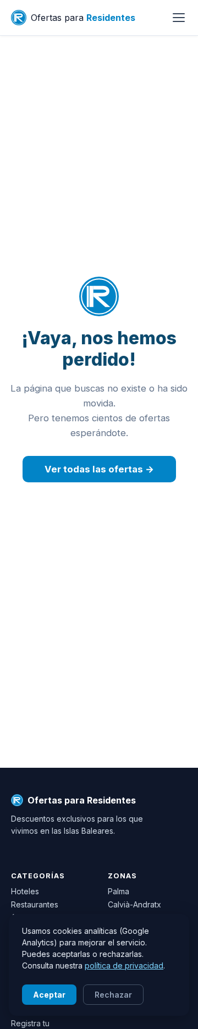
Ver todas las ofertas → (99, 469)
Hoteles (25, 891)
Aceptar (49, 994)
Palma (118, 891)
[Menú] (178, 17)
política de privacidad (124, 965)
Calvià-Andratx (134, 904)
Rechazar (113, 994)
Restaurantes (34, 904)
